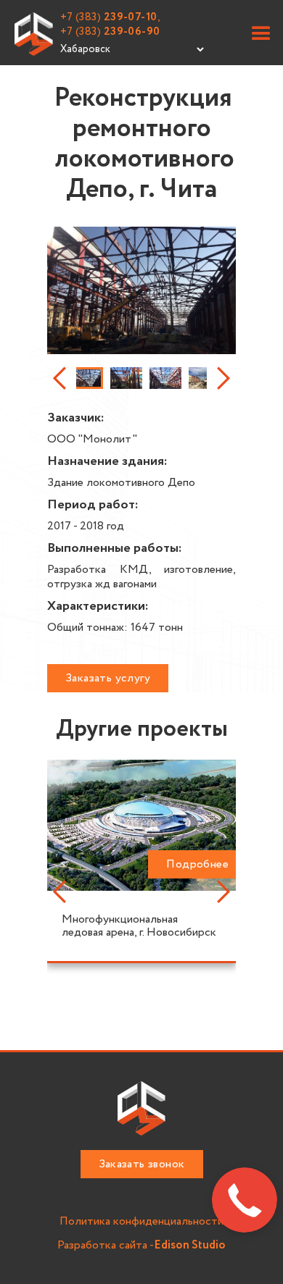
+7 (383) (110, 32)
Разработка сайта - (141, 1246)
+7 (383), (110, 17)
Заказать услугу (107, 678)
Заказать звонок (142, 1164)
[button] (261, 34)
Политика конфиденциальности (141, 1222)
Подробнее (197, 864)
